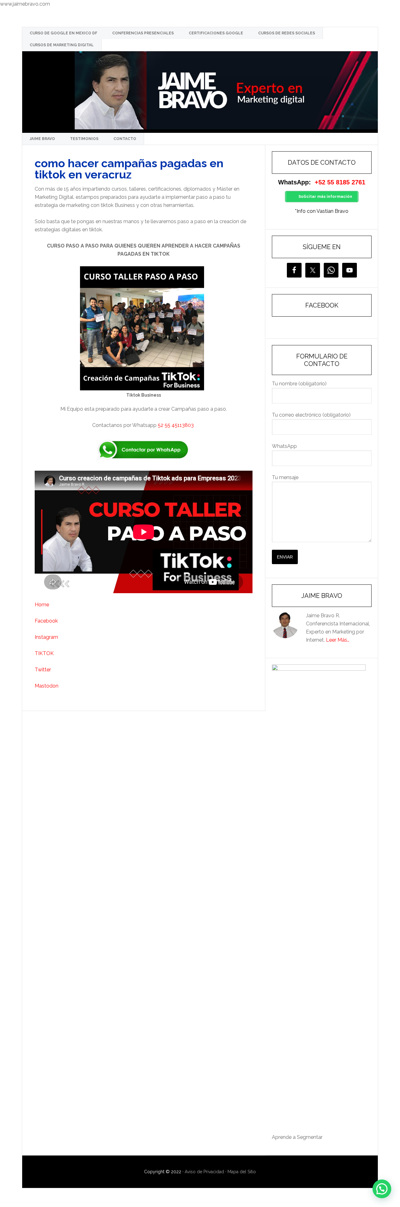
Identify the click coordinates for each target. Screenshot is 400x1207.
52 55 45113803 (176, 425)
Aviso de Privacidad (204, 1171)
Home (42, 605)
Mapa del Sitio (242, 1171)
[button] (381, 1188)
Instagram (46, 637)
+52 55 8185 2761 (340, 182)
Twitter (43, 670)
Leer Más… (337, 640)
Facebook (47, 621)
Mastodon (46, 686)
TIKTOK (44, 653)
